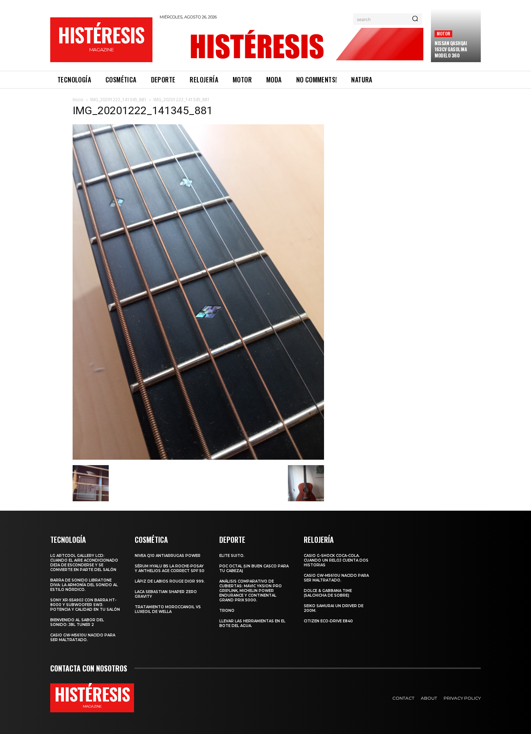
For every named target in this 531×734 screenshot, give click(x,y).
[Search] (415, 19)
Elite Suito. (232, 555)
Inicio (78, 99)
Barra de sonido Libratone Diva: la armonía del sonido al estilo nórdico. (84, 585)
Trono (226, 610)
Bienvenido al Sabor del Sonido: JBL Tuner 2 (77, 622)
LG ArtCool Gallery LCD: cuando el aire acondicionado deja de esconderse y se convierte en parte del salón (84, 562)
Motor (443, 33)
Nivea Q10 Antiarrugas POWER (167, 555)
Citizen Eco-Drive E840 (328, 621)
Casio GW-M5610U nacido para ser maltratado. (82, 637)
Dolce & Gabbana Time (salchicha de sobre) (328, 593)
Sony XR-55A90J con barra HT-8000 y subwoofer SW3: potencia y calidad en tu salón (85, 605)
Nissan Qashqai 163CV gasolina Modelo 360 (451, 49)
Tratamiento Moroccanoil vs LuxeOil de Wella (168, 609)
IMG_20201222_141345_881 (118, 99)
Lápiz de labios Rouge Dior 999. (170, 581)
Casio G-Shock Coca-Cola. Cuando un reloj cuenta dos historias (336, 560)
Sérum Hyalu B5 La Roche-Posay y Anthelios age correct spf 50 (169, 568)
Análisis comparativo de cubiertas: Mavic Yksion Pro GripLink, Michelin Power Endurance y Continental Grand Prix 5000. (250, 590)
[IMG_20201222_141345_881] (198, 458)
